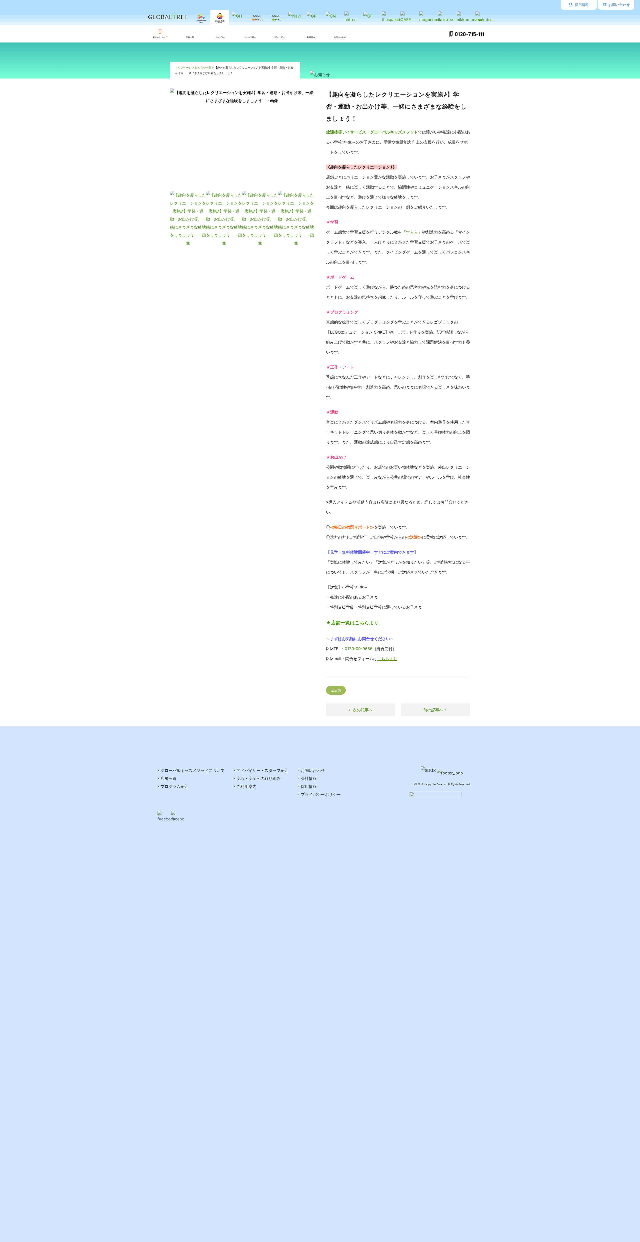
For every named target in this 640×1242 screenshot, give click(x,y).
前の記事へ (433, 709)
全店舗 (336, 690)
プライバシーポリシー (321, 794)
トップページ (183, 67)
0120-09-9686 (358, 648)
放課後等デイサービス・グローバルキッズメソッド (372, 132)
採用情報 (581, 5)
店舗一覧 (168, 778)
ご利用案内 (246, 786)
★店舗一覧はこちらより (352, 623)
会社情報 (309, 778)
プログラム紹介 (174, 786)
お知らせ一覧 (203, 67)
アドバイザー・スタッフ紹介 (262, 770)
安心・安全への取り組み (258, 778)
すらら (412, 232)
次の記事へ (362, 709)
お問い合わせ (619, 5)
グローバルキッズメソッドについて (192, 770)
